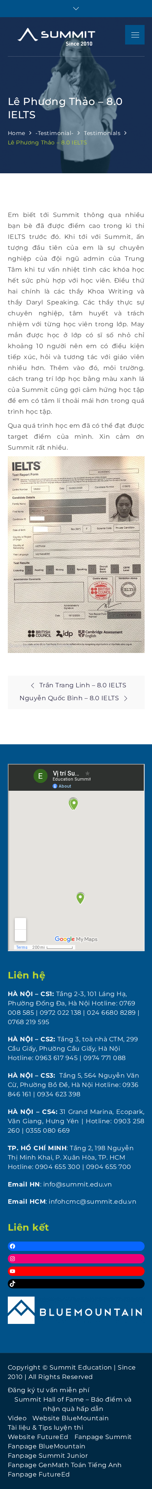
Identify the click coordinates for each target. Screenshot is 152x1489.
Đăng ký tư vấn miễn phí (49, 1390)
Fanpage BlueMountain (47, 1446)
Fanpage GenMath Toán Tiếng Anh (65, 1465)
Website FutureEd (38, 1437)
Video (17, 1418)
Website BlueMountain (70, 1418)
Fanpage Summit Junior (48, 1455)
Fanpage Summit (103, 1437)
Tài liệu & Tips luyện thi (45, 1427)
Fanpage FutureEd (39, 1474)
